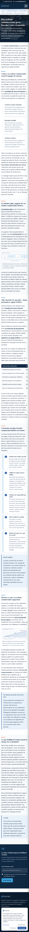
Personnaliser (21, 924)
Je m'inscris (7, 880)
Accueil (3, 11)
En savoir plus (6, 924)
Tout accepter (22, 928)
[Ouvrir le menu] (26, 6)
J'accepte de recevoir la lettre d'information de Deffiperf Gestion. (15, 875)
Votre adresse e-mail (8, 866)
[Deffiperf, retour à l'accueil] (8, 6)
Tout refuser (13, 928)
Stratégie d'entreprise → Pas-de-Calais (16, 11)
